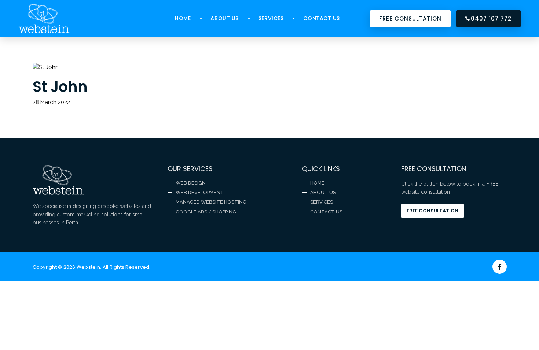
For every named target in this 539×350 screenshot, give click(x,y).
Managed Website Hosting (211, 202)
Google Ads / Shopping (206, 212)
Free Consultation (432, 210)
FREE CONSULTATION (410, 18)
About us (224, 18)
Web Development (200, 192)
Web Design (191, 183)
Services (270, 18)
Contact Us (321, 18)
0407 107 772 (491, 18)
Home (183, 18)
